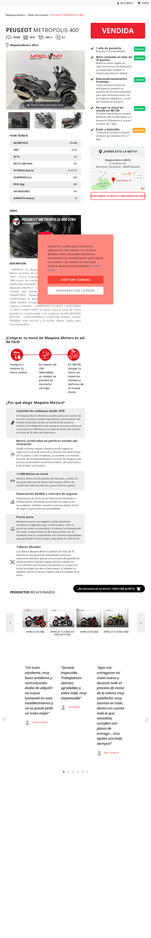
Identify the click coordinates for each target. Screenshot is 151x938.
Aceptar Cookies (75, 280)
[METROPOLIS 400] (19, 121)
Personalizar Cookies (75, 290)
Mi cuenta (127, 3)
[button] (63, 772)
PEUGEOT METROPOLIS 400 (67, 15)
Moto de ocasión (38, 15)
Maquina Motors (16, 15)
